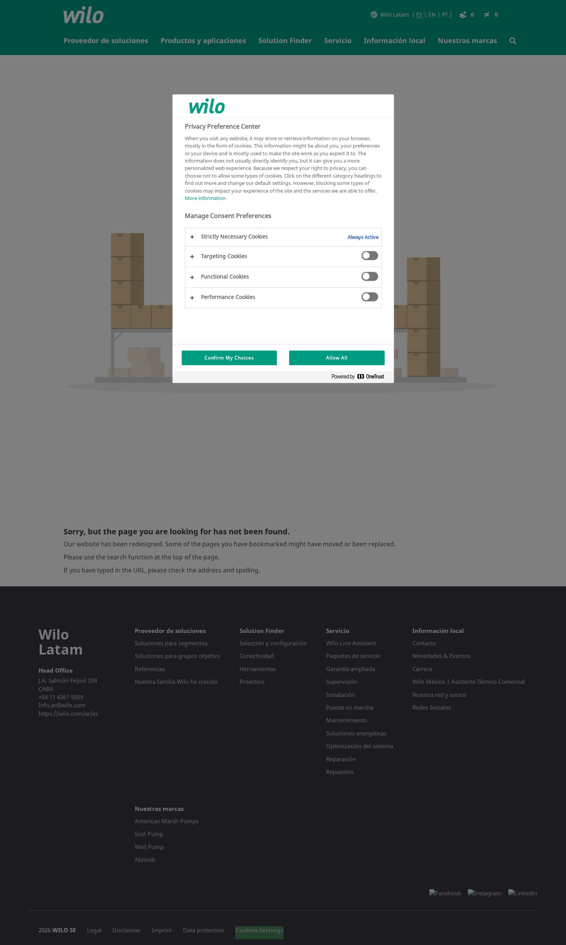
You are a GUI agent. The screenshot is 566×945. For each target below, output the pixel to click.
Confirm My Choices (229, 357)
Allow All (337, 357)
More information (205, 198)
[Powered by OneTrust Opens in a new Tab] (361, 378)
